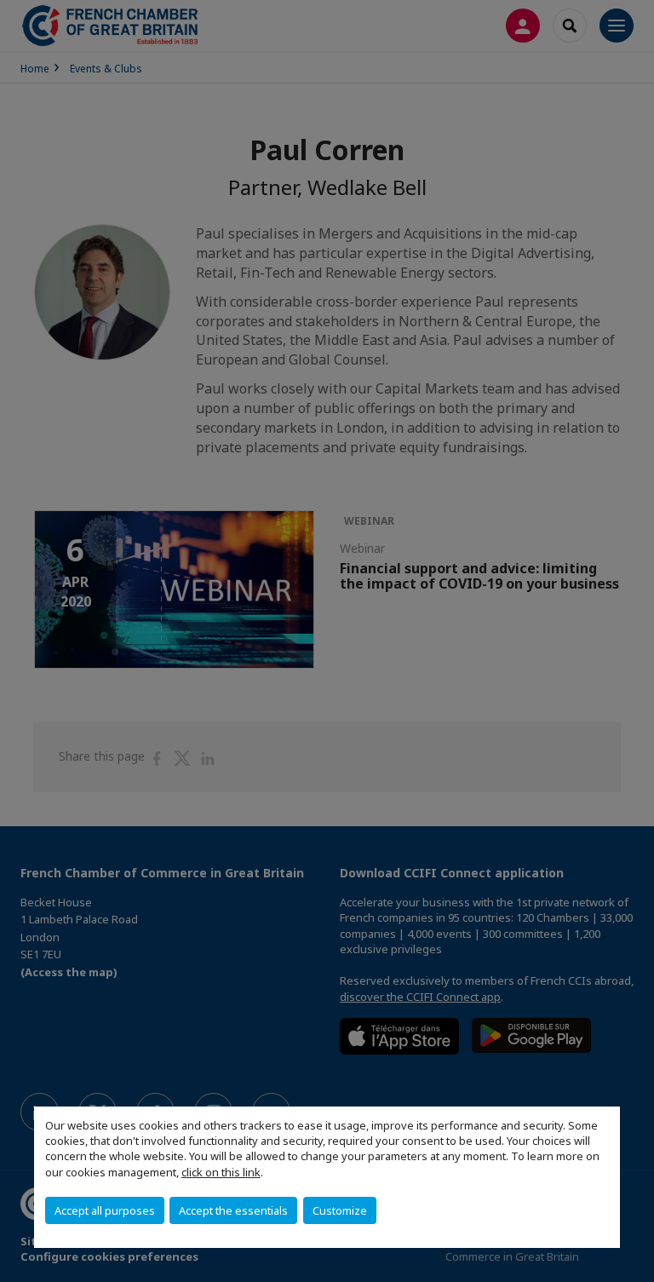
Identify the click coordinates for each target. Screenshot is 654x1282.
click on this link (221, 1172)
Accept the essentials (233, 1210)
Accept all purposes (104, 1210)
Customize (340, 1210)
